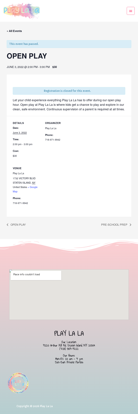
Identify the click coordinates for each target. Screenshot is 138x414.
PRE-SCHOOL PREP (114, 225)
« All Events (14, 31)
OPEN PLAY (18, 225)
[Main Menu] (131, 11)
